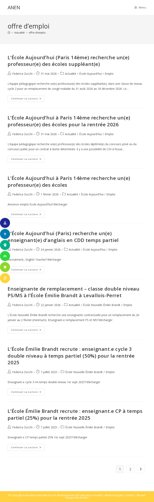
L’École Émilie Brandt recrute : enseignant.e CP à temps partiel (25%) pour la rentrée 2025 (75, 414)
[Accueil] (9, 32)
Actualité (70, 74)
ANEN (14, 7)
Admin (130, 495)
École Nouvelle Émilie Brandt (101, 305)
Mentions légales (114, 495)
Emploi (109, 74)
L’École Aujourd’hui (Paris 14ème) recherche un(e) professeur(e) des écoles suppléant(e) (68, 60)
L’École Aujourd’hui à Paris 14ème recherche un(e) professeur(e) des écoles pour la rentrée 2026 (69, 121)
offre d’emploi (37, 32)
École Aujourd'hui (90, 74)
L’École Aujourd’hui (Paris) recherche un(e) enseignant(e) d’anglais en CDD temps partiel (63, 236)
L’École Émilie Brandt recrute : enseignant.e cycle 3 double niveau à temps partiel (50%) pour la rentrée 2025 (71, 356)
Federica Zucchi (22, 74)
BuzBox (84, 497)
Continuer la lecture (28, 99)
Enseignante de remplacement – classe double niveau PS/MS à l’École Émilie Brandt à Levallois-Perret (73, 292)
